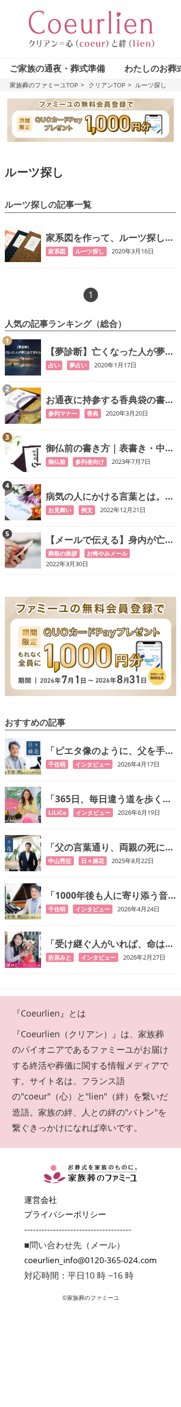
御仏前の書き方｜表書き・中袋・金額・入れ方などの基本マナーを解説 (110, 448)
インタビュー (92, 764)
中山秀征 (59, 861)
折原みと (59, 957)
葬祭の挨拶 (62, 553)
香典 (92, 413)
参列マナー (62, 413)
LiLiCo (57, 812)
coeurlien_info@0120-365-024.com (90, 1260)
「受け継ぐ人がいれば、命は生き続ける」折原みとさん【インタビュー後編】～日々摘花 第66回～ (110, 943)
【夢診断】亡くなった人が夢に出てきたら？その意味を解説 (110, 351)
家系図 (57, 251)
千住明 (57, 764)
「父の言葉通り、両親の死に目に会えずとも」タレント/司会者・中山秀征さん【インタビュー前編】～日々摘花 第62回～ (111, 847)
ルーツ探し (89, 251)
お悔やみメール (107, 553)
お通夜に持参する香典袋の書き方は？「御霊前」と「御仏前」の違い (110, 399)
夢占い (78, 365)
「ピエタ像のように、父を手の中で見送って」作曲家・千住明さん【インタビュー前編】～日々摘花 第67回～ (110, 750)
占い (54, 365)
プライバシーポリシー (65, 1214)
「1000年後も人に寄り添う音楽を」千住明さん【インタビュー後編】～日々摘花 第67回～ (111, 895)
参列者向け (89, 462)
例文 (87, 510)
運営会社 (40, 1199)
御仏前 (57, 462)
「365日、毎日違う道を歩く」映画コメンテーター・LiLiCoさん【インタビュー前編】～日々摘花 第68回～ (110, 799)
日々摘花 (92, 861)
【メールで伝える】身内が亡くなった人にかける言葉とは (110, 539)
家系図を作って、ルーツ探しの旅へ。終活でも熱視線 (110, 237)
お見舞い (59, 510)
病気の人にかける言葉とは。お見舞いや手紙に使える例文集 (110, 496)
